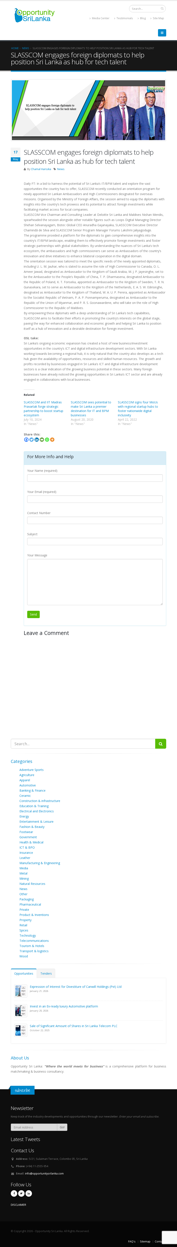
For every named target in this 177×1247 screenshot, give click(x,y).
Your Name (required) (42, 471)
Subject (32, 534)
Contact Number (39, 513)
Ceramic (25, 796)
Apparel (24, 780)
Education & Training (34, 806)
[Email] (42, 439)
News (61, 169)
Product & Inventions (34, 915)
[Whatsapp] (47, 439)
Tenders (46, 973)
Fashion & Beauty (31, 827)
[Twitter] (31, 439)
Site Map (158, 18)
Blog (142, 18)
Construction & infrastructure (39, 801)
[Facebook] (26, 439)
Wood (23, 956)
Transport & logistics (34, 951)
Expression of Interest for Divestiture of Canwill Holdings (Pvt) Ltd (76, 987)
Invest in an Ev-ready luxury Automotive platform (64, 1006)
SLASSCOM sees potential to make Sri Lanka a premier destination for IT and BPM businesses (91, 408)
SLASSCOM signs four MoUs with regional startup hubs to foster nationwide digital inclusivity (138, 408)
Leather (24, 858)
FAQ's (132, 1241)
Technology (27, 935)
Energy (24, 816)
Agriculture (26, 775)
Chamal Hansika (41, 169)
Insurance (26, 853)
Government (28, 837)
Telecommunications (34, 941)
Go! (62, 1127)
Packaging (26, 899)
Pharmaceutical (30, 904)
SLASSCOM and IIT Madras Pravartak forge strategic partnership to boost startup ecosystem (43, 408)
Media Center (100, 18)
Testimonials (124, 18)
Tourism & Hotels (31, 946)
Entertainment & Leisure (36, 821)
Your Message (37, 555)
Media (23, 868)
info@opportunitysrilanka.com (44, 1173)
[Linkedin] (37, 439)
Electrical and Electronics (36, 811)
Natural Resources (32, 884)
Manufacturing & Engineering (39, 863)
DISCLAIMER (18, 1205)
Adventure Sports (31, 770)
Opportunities (23, 973)
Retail (23, 925)
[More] (52, 439)
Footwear (26, 832)
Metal (23, 873)
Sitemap (145, 1241)
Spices (23, 930)
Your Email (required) (41, 492)
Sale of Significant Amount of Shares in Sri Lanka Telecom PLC (73, 1026)
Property (25, 920)
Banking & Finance (32, 790)
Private (24, 910)
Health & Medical (31, 842)
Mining (24, 878)
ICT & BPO (27, 847)
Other (23, 894)
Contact (159, 1241)
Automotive (27, 785)
